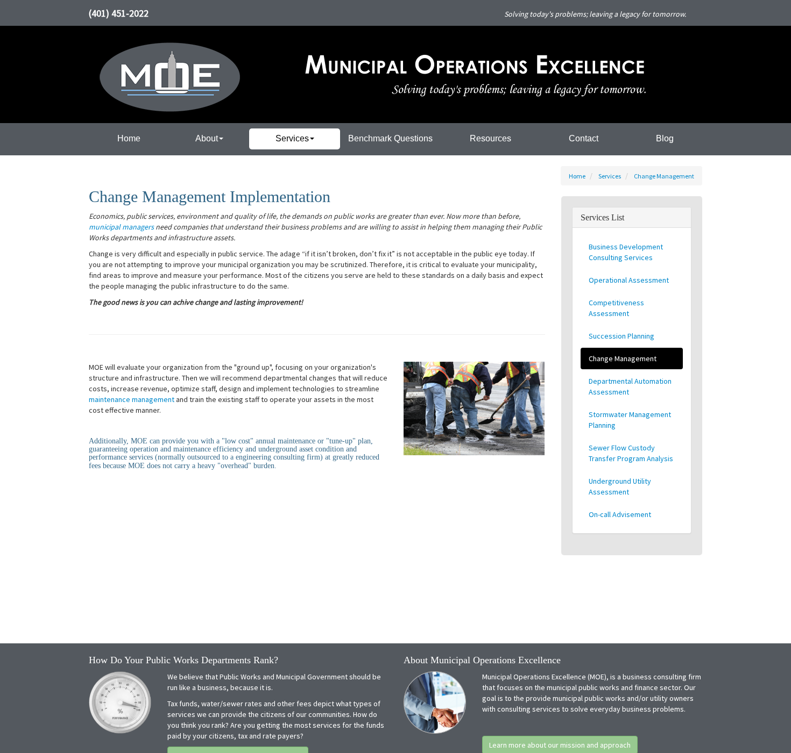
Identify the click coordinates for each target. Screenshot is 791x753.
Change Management (664, 176)
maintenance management (131, 399)
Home (128, 138)
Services (292, 138)
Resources (490, 138)
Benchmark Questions (390, 138)
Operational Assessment (629, 280)
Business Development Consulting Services (626, 252)
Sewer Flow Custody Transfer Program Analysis (631, 453)
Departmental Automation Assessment (630, 386)
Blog (665, 138)
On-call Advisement (620, 514)
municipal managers (121, 227)
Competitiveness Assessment (616, 308)
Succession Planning (621, 336)
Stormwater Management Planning (630, 420)
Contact (583, 138)
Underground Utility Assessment (620, 486)
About (206, 138)
